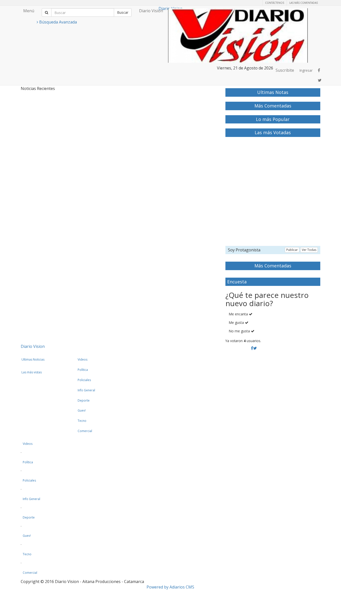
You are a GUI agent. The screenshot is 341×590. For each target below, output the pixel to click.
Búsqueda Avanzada (57, 22)
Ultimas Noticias (32, 359)
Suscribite (285, 70)
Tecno (82, 421)
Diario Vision (151, 10)
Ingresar (306, 70)
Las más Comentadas (303, 2)
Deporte (84, 400)
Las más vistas (31, 372)
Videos (82, 359)
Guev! (82, 410)
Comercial (85, 431)
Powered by (170, 587)
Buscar (122, 12)
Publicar (292, 250)
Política (83, 370)
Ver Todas (309, 250)
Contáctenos (274, 2)
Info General (86, 390)
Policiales (84, 380)
